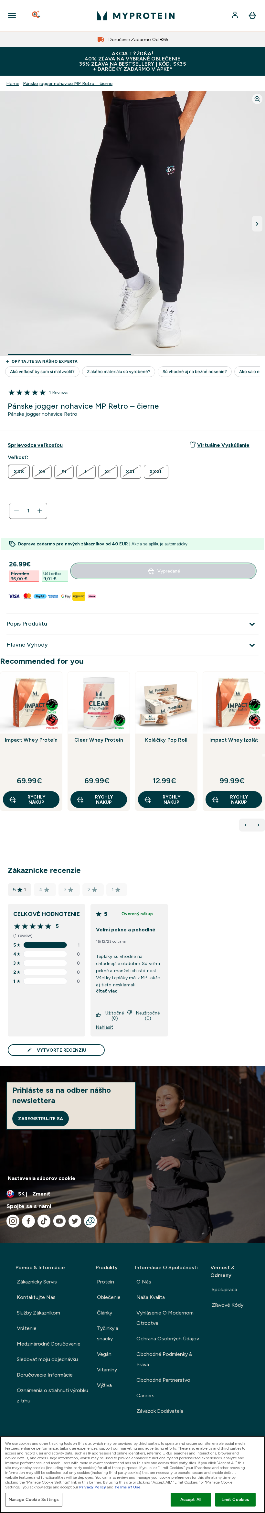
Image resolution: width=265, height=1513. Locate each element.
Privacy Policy (92, 1487)
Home (12, 83)
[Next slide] (263, 755)
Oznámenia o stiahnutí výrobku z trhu (52, 1395)
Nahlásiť (104, 1027)
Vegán (104, 1354)
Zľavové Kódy (227, 1305)
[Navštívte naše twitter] (75, 1221)
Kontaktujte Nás (36, 1297)
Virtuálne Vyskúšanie (223, 445)
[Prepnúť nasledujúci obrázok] (257, 223)
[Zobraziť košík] (252, 15)
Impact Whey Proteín (31, 740)
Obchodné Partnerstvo (163, 1380)
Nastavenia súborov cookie (41, 1178)
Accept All (190, 1499)
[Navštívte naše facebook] (28, 1221)
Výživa (104, 1385)
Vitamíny (107, 1369)
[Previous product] (245, 825)
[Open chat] (90, 1221)
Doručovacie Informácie (45, 1375)
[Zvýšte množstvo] (40, 511)
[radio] (19, 472)
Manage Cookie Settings (34, 1499)
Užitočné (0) (114, 1015)
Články (104, 1312)
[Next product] (258, 825)
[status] (28, 511)
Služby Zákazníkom (38, 1312)
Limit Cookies (235, 1499)
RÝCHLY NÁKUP (36, 799)
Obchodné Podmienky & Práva (164, 1359)
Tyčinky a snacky (107, 1333)
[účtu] (235, 15)
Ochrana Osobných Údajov (167, 1338)
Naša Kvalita (150, 1297)
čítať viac (106, 990)
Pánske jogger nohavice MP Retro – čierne (67, 83)
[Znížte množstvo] (16, 511)
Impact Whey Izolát (234, 740)
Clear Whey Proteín (98, 740)
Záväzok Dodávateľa (159, 1411)
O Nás (143, 1281)
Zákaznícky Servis (37, 1281)
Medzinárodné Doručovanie (48, 1344)
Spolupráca (224, 1289)
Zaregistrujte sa (40, 1118)
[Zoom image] (257, 99)
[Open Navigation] (12, 15)
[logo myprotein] (136, 15)
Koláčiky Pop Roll (166, 740)
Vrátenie (27, 1328)
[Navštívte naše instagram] (12, 1221)
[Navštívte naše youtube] (59, 1221)
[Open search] (36, 15)
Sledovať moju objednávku (47, 1359)
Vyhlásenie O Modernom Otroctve (165, 1318)
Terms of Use (127, 1487)
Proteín (105, 1281)
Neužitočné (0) (148, 1015)
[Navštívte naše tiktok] (43, 1221)
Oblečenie (109, 1297)
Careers (145, 1395)
